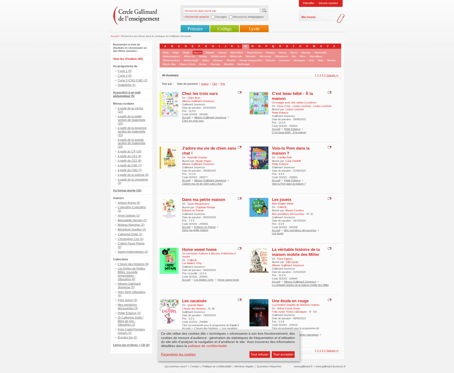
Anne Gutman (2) (129, 215)
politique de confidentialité (207, 346)
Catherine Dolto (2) (130, 234)
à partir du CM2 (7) (130, 170)
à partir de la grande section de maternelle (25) (131, 143)
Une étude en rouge (290, 300)
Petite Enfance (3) (129, 313)
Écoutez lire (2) (127, 337)
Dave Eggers (284, 258)
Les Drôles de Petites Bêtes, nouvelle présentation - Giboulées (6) (131, 274)
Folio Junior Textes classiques (301, 334)
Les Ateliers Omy (204, 279)
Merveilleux (316, 56)
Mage (176, 52)
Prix (223, 83)
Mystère (229, 64)
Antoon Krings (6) (129, 202)
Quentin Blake (196, 305)
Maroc (294, 52)
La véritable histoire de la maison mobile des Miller (296, 252)
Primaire (195, 28)
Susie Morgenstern (198, 203)
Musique (215, 64)
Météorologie (191, 60)
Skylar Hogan (203, 161)
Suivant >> (333, 75)
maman (222, 52)
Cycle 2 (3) (125, 75)
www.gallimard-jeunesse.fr (331, 366)
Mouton (331, 60)
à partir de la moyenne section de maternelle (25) (132, 131)
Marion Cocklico (294, 210)
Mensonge (265, 56)
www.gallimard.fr (303, 366)
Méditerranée (218, 56)
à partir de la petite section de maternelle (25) (131, 120)
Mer (294, 56)
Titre (214, 83)
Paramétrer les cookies (178, 354)
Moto (320, 60)
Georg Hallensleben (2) (133, 251)
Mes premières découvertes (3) (128, 306)
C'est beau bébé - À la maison (289, 132)
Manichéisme (254, 52)
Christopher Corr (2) (131, 239)
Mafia (166, 52)
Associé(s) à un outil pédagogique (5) (126, 94)
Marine (283, 52)
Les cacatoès (194, 300)
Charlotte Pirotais (205, 207)
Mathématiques (171, 56)
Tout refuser (260, 354)
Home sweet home (199, 249)
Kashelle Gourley (197, 157)
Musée (203, 64)
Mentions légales (244, 366)
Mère (303, 56)
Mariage (270, 52)
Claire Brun (194, 97)
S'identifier (308, 3)
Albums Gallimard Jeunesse (210, 117)
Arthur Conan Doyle (288, 308)
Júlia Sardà (291, 262)
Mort (311, 60)
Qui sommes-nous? (176, 366)
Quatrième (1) (126, 85)
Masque (306, 52)
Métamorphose (171, 60)
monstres (284, 60)
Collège (224, 28)
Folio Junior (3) (127, 300)
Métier (205, 60)
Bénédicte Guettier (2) (132, 229)
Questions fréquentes (269, 366)
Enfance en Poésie (205, 227)
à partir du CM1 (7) (130, 165)
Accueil (114, 36)
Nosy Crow (284, 106)
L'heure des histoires (206, 328)
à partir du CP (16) (129, 151)
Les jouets (281, 199)
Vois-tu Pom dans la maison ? (289, 183)
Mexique (218, 60)
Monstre (270, 60)
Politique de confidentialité (216, 366)
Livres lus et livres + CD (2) (131, 345)
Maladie (209, 52)
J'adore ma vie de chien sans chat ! (202, 183)
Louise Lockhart (302, 106)
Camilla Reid (284, 157)
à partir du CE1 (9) (129, 156)
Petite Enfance (292, 129)
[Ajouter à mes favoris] (239, 92)
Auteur (205, 83)
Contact (194, 366)
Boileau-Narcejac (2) (131, 224)
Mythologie (243, 64)
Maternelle (320, 52)
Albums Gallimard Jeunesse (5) (129, 285)
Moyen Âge (169, 64)
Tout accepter (283, 354)
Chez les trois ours (200, 93)
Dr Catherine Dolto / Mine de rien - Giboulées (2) (130, 321)
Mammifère (236, 52)
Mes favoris (308, 17)
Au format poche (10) (127, 190)
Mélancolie (236, 56)
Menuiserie (281, 56)
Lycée (254, 28)
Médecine (189, 56)
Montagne (299, 60)
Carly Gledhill (293, 161)
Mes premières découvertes (300, 230)
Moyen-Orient (187, 64)
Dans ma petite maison (203, 199)
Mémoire (251, 56)
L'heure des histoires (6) (133, 264)
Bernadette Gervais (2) (132, 220)
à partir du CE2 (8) (129, 160)
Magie (186, 52)
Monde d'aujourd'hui (250, 60)
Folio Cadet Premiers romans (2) (131, 331)
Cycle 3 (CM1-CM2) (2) (133, 80)
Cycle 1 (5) (125, 71)
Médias (203, 56)
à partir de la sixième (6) (133, 175)
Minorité (231, 60)
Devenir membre (328, 3)
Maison (197, 52)
